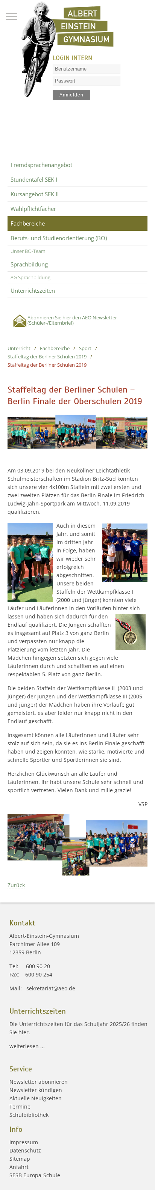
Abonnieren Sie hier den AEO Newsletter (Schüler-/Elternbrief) (72, 320)
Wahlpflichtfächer (33, 208)
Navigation (12, 16)
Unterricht (19, 348)
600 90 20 (38, 966)
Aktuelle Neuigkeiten (35, 1098)
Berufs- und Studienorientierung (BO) (59, 238)
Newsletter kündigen (35, 1090)
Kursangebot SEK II (35, 194)
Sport (85, 348)
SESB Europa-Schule (34, 1175)
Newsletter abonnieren (38, 1081)
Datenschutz (25, 1150)
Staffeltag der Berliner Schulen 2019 (47, 356)
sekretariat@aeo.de (50, 988)
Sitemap (19, 1158)
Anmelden (71, 95)
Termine (19, 1106)
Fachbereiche (28, 223)
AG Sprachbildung (30, 277)
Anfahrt (19, 1166)
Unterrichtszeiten (33, 290)
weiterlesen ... (27, 1046)
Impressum (23, 1142)
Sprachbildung (29, 264)
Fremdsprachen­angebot (41, 164)
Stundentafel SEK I (34, 179)
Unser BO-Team (28, 251)
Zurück (16, 885)
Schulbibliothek (29, 1114)
